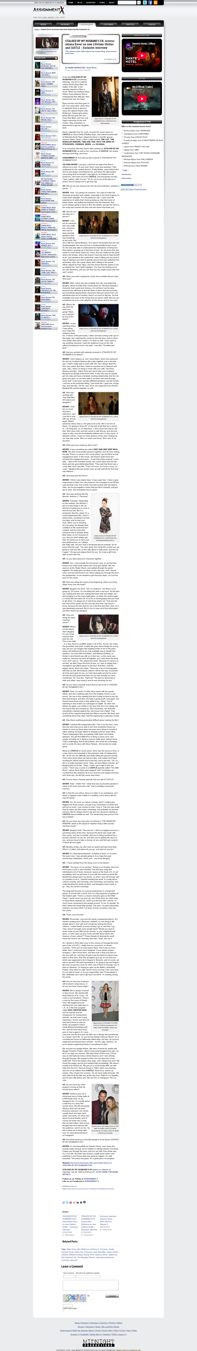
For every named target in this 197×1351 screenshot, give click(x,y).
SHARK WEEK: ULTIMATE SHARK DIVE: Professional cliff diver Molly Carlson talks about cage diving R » (45, 221)
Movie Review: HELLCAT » (46, 128)
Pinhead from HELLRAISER (135, 166)
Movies (81, 1327)
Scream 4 (74, 1334)
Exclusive (88, 1252)
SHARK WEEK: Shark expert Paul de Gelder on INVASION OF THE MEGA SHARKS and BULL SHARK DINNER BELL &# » (45, 240)
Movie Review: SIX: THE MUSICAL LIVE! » (48, 101)
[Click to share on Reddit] (74, 1202)
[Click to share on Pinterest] (70, 1202)
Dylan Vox (79, 1252)
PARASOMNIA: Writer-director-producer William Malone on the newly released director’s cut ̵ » (45, 149)
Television (90, 1327)
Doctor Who (107, 1331)
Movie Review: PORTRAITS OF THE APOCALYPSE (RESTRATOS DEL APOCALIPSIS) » (45, 292)
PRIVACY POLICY (122, 1350)
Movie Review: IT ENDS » (47, 92)
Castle (111, 1249)
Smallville (84, 1334)
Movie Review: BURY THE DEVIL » (48, 74)
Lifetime (65, 1255)
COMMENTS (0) (111, 59)
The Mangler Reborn (86, 1257)
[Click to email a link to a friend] (77, 1202)
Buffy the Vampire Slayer (83, 1331)
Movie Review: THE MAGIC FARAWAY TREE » (48, 84)
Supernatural (66, 1331)
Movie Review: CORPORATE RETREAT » (46, 308)
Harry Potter (132, 1331)
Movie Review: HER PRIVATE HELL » (48, 245)
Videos (119, 1323)
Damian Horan (68, 1252)
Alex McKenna (83, 1249)
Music (98, 1327)
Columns (104, 1323)
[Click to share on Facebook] (63, 1202)
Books (116, 1327)
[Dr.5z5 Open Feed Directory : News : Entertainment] (134, 189)
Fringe (123, 1331)
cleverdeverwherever (105, 1257)
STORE (102, 3)
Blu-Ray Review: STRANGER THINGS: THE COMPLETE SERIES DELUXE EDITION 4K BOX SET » (45, 183)
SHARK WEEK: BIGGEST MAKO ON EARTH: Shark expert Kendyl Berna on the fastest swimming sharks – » (45, 230)
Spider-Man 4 (96, 1334)
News (77, 1323)
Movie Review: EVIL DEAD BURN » (48, 298)
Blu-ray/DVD (107, 1327)
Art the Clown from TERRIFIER (137, 131)
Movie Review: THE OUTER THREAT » (48, 280)
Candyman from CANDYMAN (136, 134)
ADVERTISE (90, 3)
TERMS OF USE (135, 1350)
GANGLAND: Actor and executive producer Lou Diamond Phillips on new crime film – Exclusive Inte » (45, 328)
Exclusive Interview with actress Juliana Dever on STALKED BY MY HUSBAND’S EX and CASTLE (90, 1189)
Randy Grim (89, 1255)
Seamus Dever (101, 1255)
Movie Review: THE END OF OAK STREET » (49, 111)
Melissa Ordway (76, 1255)
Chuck (98, 1331)
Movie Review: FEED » (49, 136)
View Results (126, 174)
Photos (112, 1323)
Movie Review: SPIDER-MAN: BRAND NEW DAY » (48, 192)
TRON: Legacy (117, 1334)
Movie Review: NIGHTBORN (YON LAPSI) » (47, 201)
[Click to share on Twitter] (67, 1202)
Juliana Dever (112, 1252)
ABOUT (111, 3)
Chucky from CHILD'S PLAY (136, 137)
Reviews (85, 1323)
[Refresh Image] (88, 1295)
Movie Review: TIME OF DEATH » (48, 316)
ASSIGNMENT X (91, 1179)
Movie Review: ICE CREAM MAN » (47, 164)
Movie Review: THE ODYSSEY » (48, 263)
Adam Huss (71, 1249)
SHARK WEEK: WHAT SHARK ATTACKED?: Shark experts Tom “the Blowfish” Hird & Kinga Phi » (45, 212)
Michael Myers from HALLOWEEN (138, 159)
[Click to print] (81, 1202)
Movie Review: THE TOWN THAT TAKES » (49, 272)
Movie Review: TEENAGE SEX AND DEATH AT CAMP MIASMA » (44, 157)
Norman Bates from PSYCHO (136, 163)
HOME (70, 3)
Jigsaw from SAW (131, 150)
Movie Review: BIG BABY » (47, 173)
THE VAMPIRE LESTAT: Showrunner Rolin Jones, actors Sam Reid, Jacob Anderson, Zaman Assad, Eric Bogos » (45, 257)
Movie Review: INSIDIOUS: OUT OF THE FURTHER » (48, 66)
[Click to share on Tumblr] (84, 1202)
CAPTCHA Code (70, 1308)
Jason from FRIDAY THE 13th (136, 147)
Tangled (106, 1334)
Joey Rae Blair (99, 1252)
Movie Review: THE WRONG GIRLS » (48, 119)
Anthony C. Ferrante (99, 1249)
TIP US (79, 3)
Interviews (94, 1323)
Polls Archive (126, 178)
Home (36, 29)
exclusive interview (69, 1260)
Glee (116, 1331)
